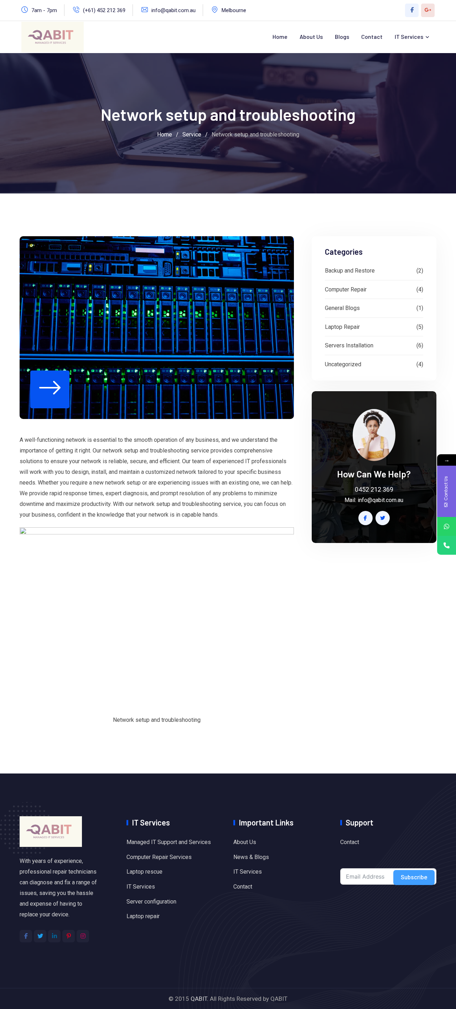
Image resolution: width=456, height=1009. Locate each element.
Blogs (342, 36)
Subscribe (414, 877)
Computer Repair (346, 289)
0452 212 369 (374, 489)
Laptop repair (143, 916)
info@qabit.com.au (173, 10)
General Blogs (342, 308)
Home (280, 36)
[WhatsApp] (446, 526)
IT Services (409, 36)
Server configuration (151, 901)
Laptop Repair (342, 327)
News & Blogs (251, 857)
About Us (311, 36)
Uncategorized (343, 364)
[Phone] (446, 545)
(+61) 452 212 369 (104, 10)
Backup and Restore (350, 270)
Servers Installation (349, 345)
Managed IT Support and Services (168, 842)
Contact (372, 36)
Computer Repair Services (159, 857)
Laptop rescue (144, 871)
